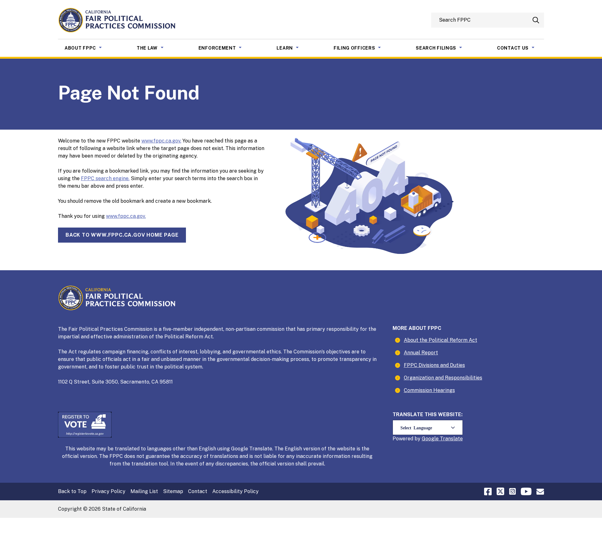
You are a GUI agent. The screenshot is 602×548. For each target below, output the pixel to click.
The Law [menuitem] (155, 48)
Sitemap (173, 491)
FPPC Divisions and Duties (434, 365)
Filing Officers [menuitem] (362, 48)
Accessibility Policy (235, 491)
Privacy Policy (108, 491)
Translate (451, 439)
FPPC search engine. (105, 178)
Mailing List (144, 491)
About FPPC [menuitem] (88, 48)
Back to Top (72, 491)
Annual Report (421, 353)
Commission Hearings (429, 390)
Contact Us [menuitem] (520, 48)
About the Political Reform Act (440, 340)
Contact (197, 491)
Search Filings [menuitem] (444, 48)
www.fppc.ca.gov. (161, 141)
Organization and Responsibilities (443, 378)
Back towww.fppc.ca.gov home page (122, 235)
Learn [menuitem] (292, 48)
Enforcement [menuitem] (224, 48)
